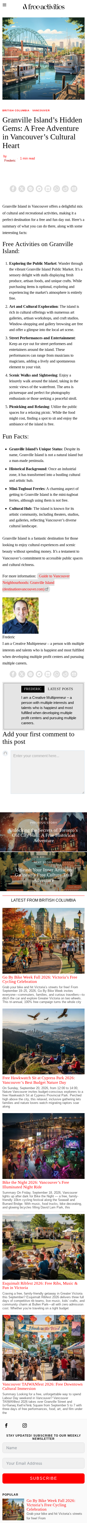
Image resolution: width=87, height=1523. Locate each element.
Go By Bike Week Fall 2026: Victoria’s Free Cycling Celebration (39, 979)
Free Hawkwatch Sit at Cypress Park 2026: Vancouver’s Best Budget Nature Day (38, 1080)
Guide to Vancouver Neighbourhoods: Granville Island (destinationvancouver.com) (36, 582)
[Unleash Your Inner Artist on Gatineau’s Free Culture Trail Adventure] (43, 871)
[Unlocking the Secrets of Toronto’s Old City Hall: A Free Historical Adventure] (43, 832)
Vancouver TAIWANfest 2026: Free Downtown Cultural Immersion (42, 1386)
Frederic (10, 160)
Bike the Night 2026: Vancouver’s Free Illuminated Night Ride (35, 1184)
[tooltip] (13, 188)
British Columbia (15, 110)
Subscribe (43, 1478)
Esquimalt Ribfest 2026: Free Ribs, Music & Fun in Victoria (40, 1285)
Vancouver (41, 110)
